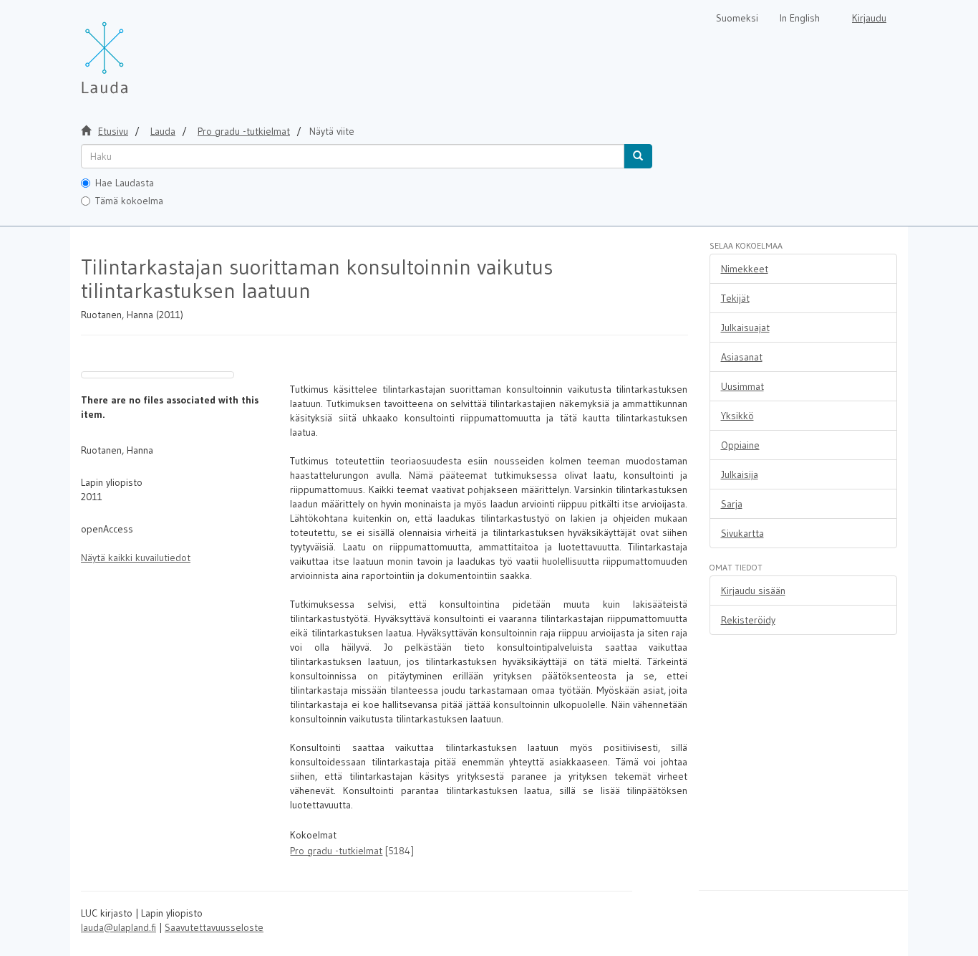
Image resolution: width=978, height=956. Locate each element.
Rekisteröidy (748, 619)
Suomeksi (737, 17)
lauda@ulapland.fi (118, 927)
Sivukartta (742, 533)
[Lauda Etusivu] (134, 50)
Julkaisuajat (745, 327)
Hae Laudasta (124, 182)
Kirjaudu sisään (753, 590)
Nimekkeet (744, 268)
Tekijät (735, 298)
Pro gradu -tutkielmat (244, 131)
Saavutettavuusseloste (214, 927)
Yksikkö (737, 415)
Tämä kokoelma (129, 200)
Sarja (731, 503)
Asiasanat (741, 356)
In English (800, 17)
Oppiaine (740, 445)
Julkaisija (739, 474)
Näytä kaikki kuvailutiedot (135, 557)
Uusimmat (742, 386)
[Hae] (638, 156)
